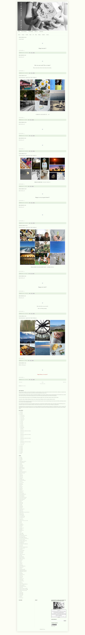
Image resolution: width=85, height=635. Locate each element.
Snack (20, 568)
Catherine (43, 34)
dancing (21, 483)
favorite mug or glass (22, 498)
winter (20, 595)
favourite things (22, 499)
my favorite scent (22, 539)
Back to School (21, 468)
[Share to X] (32, 52)
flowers (20, 503)
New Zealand (21, 550)
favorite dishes (21, 495)
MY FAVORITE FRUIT (23, 537)
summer (21, 576)
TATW (20, 577)
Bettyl (30, 34)
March (21, 426)
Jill (33, 34)
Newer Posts (20, 382)
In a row (21, 518)
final (20, 501)
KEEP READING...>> (22, 50)
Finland (21, 502)
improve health (53, 626)
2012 (20, 449)
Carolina (47, 34)
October (22, 417)
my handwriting (22, 541)
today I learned (21, 585)
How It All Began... (24, 31)
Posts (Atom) (24, 385)
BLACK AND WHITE (22, 471)
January (22, 444)
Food (20, 504)
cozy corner (21, 482)
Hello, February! (22, 365)
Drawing (21, 486)
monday (21, 533)
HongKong (21, 514)
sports (20, 572)
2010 (20, 452)
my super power (22, 548)
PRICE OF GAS (22, 558)
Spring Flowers (21, 574)
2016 (20, 414)
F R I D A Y (21, 57)
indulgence (21, 519)
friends (20, 507)
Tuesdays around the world (23, 589)
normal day (21, 551)
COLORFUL (21, 479)
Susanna (23, 34)
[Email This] (30, 52)
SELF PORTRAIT (22, 566)
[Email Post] (29, 52)
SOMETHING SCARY (22, 571)
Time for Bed (21, 580)
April (20, 463)
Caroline (27, 34)
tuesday (20, 587)
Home (19, 31)
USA (20, 591)
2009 (20, 453)
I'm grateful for (21, 517)
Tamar (36, 34)
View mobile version (42, 383)
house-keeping (21, 515)
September (21, 567)
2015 (20, 446)
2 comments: (25, 119)
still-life (21, 575)
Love (20, 526)
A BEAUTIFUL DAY (22, 461)
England (21, 488)
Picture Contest (21, 557)
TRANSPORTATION (22, 586)
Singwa (19, 34)
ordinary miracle (22, 554)
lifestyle (21, 525)
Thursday (21, 579)
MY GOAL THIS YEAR (23, 540)
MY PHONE (21, 542)
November (22, 416)
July (21, 421)
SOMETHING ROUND (23, 570)
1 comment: (25, 186)
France (20, 505)
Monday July (21, 534)
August (21, 420)
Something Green (22, 569)
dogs (20, 485)
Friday (20, 506)
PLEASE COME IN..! (47, 182)
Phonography (21, 556)
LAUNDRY (21, 524)
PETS (20, 555)
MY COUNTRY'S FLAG (23, 535)
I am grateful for (22, 516)
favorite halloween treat (23, 497)
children (21, 476)
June (21, 422)
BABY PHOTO (21, 467)
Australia (21, 465)
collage (20, 478)
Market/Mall (21, 530)
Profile (20, 559)
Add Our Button (30, 31)
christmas (21, 477)
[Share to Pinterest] (34, 52)
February (22, 427)
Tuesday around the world (23, 588)
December (22, 415)
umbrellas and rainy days (23, 590)
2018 (20, 411)
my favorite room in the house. (23, 538)
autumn (20, 466)
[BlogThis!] (31, 52)
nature (20, 549)
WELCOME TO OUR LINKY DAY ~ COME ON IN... (42, 267)
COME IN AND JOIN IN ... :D (42, 114)
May (21, 423)
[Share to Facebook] (33, 52)
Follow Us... (36, 31)
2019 (20, 460)
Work (20, 596)
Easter (20, 487)
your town (21, 597)
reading (20, 562)
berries (20, 470)
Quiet (20, 560)
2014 (20, 447)
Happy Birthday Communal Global (24, 512)
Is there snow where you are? (23, 520)
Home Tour (21, 513)
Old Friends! (41, 31)
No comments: (26, 52)
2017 (20, 458)
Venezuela (21, 592)
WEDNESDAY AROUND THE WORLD (27, 77)
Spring (20, 573)
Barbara (39, 34)
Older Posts (64, 382)
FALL (20, 489)
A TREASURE (21, 462)
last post (21, 523)
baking (20, 469)
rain (20, 561)
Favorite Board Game (22, 494)
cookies (20, 481)
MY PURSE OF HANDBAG (23, 543)
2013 (20, 448)
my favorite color (22, 536)
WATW (20, 593)
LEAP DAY (21, 39)
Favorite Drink (21, 496)
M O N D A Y (22, 124)
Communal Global (22, 480)
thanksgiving (21, 578)
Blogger (44, 629)
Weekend (21, 594)
